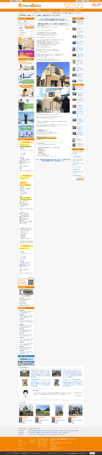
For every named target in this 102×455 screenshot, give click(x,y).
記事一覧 (64, 18)
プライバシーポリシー (23, 442)
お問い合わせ (32, 442)
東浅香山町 (43, 430)
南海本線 (60, 432)
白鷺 (55, 434)
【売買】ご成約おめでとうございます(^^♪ (49, 27)
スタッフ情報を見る (78, 395)
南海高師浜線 (65, 432)
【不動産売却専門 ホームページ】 (46, 138)
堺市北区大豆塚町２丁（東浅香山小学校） (27, 404)
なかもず (30, 434)
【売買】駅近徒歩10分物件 (42, 439)
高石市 (38, 428)
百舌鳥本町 (72, 430)
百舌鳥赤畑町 (49, 430)
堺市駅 (23, 421)
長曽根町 (38, 430)
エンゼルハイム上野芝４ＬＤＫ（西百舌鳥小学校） (62, 404)
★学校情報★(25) (76, 169)
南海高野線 (38, 432)
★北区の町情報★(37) (77, 175)
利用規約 (20, 444)
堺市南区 (35, 428)
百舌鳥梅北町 (66, 430)
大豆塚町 (29, 420)
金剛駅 (40, 421)
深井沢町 (79, 420)
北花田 (34, 434)
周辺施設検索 (32, 440)
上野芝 (57, 434)
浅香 (61, 434)
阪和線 (42, 432)
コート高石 (22, 153)
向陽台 (46, 420)
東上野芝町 (63, 420)
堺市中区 (75, 420)
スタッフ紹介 (32, 439)
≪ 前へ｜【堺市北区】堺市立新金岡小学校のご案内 (50, 18)
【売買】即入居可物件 (41, 442)
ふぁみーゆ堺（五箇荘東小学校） (26, 352)
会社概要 (20, 440)
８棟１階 (22, 190)
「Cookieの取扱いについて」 (74, 453)
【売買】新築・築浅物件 (42, 444)
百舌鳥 (51, 434)
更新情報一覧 (31, 277)
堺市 (64, 434)
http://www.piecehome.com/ (50, 144)
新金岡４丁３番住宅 (25, 188)
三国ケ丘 (47, 434)
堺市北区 (26, 420)
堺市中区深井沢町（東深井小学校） (75, 404)
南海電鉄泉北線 (48, 432)
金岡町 (29, 430)
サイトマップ (21, 446)
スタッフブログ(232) (77, 167)
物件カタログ (21, 448)
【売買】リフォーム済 (41, 446)
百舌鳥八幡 (39, 434)
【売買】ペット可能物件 (42, 440)
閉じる (92, 453)
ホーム (20, 439)
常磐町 (76, 430)
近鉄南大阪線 (54, 432)
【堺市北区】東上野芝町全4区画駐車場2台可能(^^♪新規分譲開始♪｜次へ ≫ (53, 20)
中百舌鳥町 (60, 430)
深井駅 (73, 421)
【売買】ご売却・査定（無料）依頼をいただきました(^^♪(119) (78, 152)
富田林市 (43, 420)
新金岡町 (34, 430)
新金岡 (43, 434)
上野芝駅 (56, 421)
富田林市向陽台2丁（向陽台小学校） (42, 404)
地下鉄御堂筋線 (31, 432)
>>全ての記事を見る (80, 177)
